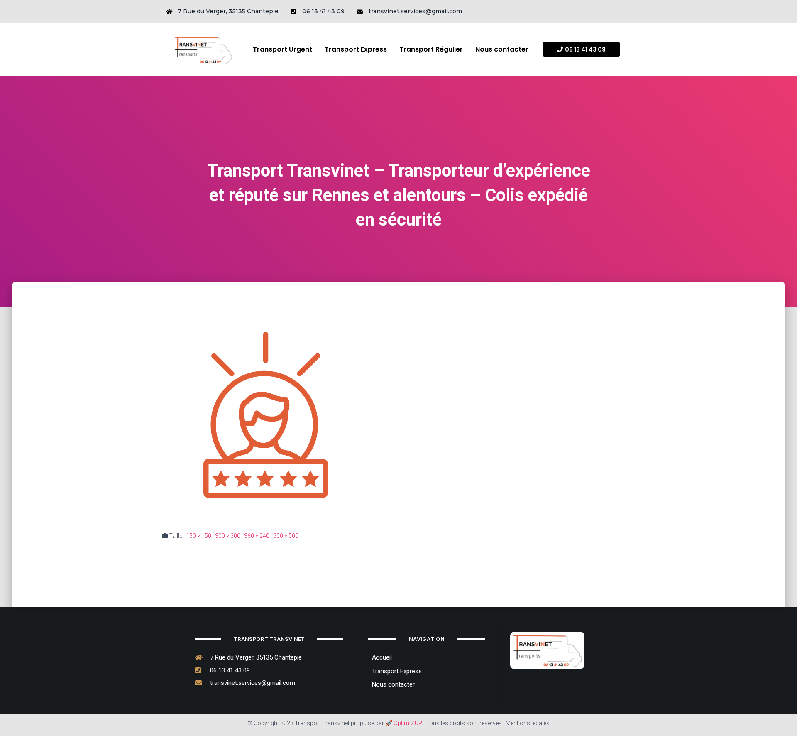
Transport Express (356, 49)
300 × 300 (227, 535)
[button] (581, 49)
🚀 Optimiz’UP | (405, 723)
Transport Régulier (431, 49)
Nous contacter (501, 49)
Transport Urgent (282, 49)
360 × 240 (256, 535)
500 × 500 (285, 535)
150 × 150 (198, 535)
